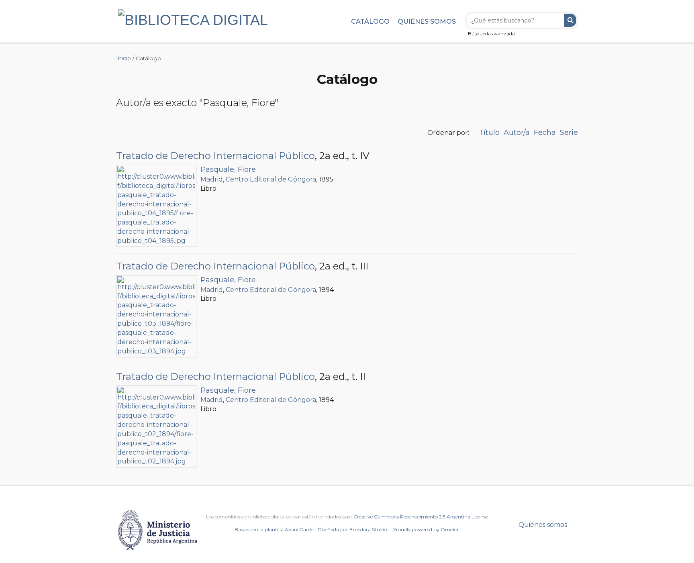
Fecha (545, 132)
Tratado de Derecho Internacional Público (215, 155)
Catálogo (370, 21)
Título (489, 132)
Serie (569, 132)
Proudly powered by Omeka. (425, 529)
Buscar (570, 20)
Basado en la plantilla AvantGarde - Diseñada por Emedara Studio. (311, 529)
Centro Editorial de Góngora (271, 179)
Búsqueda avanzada (491, 34)
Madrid (211, 179)
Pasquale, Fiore (228, 169)
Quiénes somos (427, 21)
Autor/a (517, 132)
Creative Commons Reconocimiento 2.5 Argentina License (420, 517)
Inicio (123, 58)
